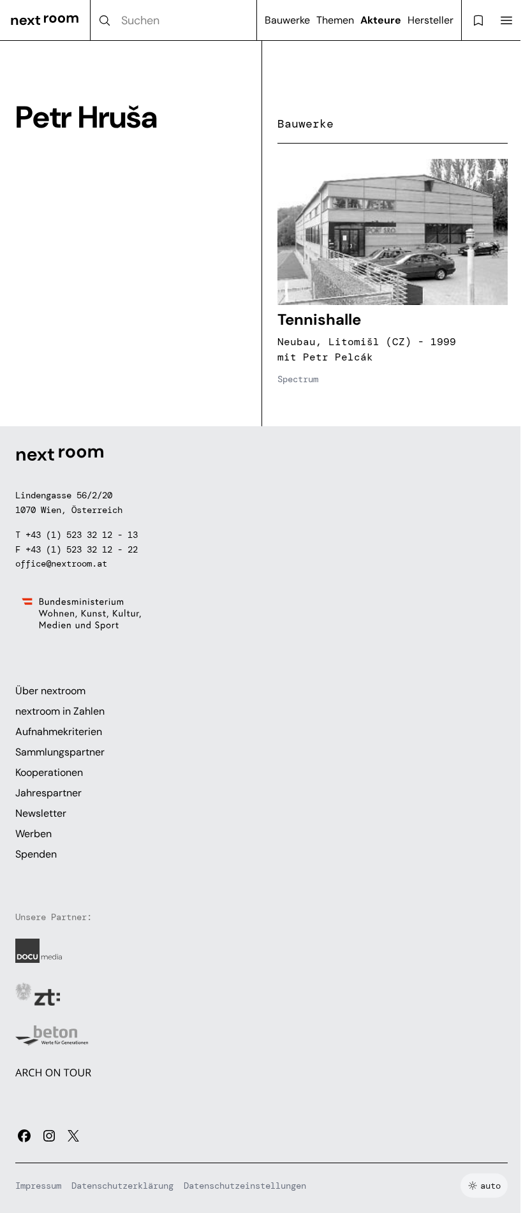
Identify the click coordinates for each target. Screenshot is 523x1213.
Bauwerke (287, 20)
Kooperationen (49, 772)
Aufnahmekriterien (58, 731)
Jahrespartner (48, 793)
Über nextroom (50, 690)
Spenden (36, 854)
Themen (335, 20)
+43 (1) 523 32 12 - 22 (82, 549)
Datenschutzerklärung (122, 1185)
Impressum (38, 1185)
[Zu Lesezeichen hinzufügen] (491, 175)
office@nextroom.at (61, 563)
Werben (33, 833)
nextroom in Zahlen (60, 711)
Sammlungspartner (60, 752)
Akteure (380, 20)
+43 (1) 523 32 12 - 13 (82, 534)
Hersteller (430, 20)
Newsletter (40, 813)
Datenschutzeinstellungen (245, 1185)
